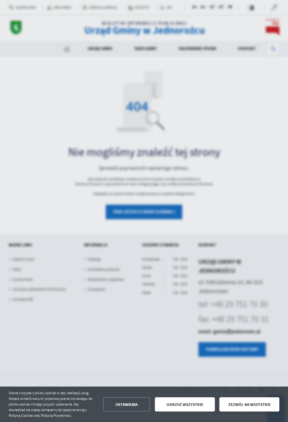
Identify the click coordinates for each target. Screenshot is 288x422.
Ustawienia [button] (127, 404)
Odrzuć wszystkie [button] (184, 404)
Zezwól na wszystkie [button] (249, 404)
